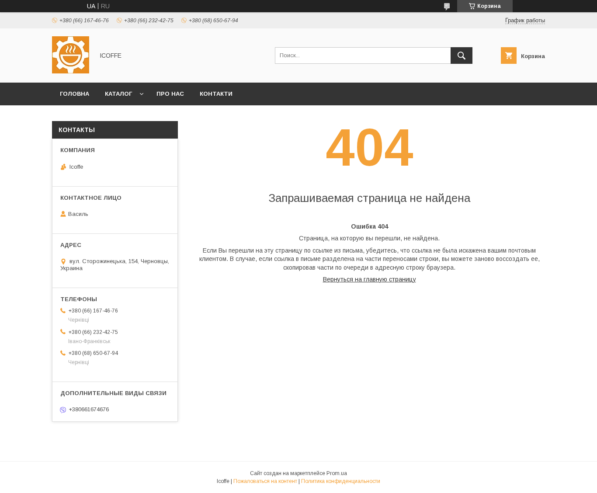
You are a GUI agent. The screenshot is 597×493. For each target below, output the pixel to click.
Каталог (118, 93)
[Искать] (461, 55)
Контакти (216, 93)
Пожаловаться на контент (265, 481)
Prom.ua (336, 473)
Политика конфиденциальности (340, 481)
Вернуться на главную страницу (369, 279)
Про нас (170, 93)
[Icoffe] (70, 71)
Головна (74, 93)
